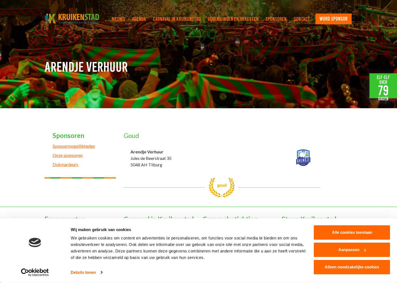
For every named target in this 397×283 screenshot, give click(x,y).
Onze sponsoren (68, 155)
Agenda (139, 19)
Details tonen (83, 272)
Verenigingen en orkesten (233, 19)
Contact (302, 19)
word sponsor (333, 18)
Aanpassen (348, 249)
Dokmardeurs (65, 164)
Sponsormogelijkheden (74, 146)
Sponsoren (276, 19)
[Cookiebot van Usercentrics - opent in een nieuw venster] (35, 272)
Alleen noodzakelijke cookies (352, 267)
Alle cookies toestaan (352, 232)
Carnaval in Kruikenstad (177, 19)
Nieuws (118, 19)
